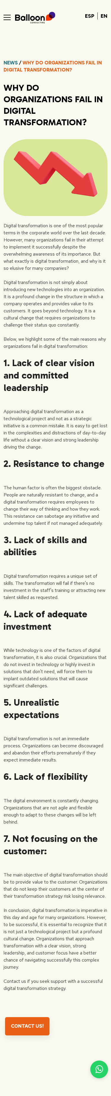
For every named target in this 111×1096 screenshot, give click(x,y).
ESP (89, 16)
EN (104, 16)
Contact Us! (27, 1026)
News (11, 63)
